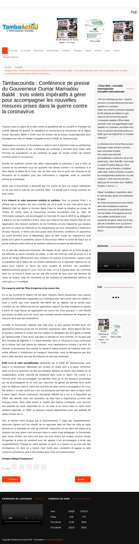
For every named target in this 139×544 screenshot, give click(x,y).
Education (39, 50)
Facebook (126, 4)
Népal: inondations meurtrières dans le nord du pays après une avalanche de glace (115, 195)
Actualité (13, 50)
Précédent (13, 479)
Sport (107, 50)
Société (98, 50)
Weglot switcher (11, 57)
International (53, 50)
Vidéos (116, 50)
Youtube (135, 4)
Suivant (81, 479)
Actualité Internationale (110, 91)
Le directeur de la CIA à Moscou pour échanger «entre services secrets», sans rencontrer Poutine (115, 147)
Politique (66, 50)
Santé (88, 50)
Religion (78, 50)
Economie (26, 50)
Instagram (130, 4)
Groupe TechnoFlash (53, 539)
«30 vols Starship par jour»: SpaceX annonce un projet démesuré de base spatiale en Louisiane (115, 102)
